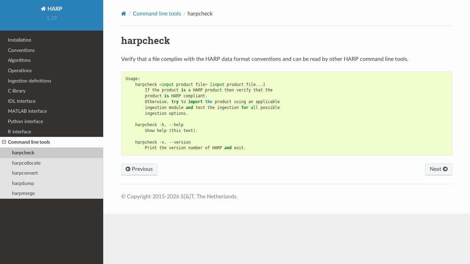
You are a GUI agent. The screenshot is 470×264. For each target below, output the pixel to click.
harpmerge (23, 193)
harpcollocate (26, 163)
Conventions (21, 50)
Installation (19, 40)
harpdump (23, 183)
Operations (20, 70)
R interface (19, 131)
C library (16, 91)
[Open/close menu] (4, 142)
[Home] (123, 13)
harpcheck (23, 152)
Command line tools (29, 142)
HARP (54, 9)
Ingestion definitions (29, 81)
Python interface (25, 121)
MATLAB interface (27, 111)
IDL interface (21, 101)
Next (436, 169)
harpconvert (25, 173)
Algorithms (19, 60)
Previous (141, 169)
